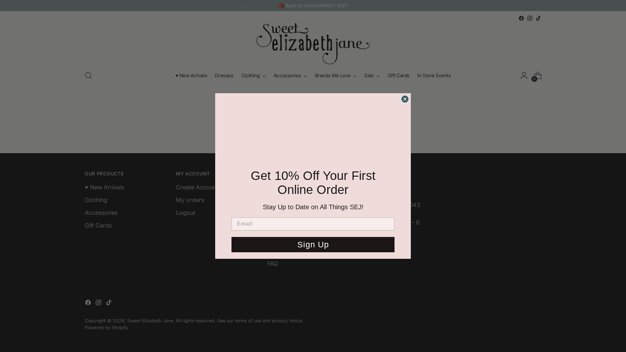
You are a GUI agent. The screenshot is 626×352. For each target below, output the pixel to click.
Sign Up (313, 244)
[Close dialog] (405, 99)
